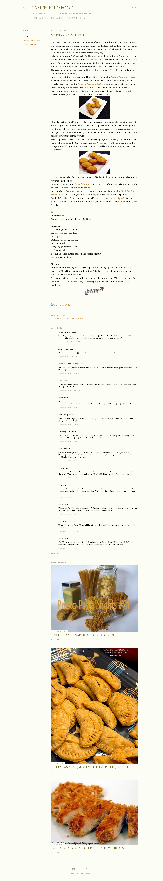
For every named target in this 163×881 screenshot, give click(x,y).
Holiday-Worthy (30, 44)
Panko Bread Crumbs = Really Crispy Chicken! (88, 848)
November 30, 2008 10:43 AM (69, 424)
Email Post (61, 315)
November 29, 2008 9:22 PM (69, 342)
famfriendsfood (53, 8)
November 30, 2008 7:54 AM (69, 390)
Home (35, 18)
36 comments (62, 640)
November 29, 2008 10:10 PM (69, 356)
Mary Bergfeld (64, 415)
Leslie (61, 381)
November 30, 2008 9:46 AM (69, 407)
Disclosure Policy (75, 18)
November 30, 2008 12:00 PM (69, 461)
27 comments (62, 853)
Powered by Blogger (83, 869)
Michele (61, 468)
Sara (60, 485)
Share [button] (25, 30)
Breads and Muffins (31, 40)
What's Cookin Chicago (68, 364)
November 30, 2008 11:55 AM (69, 441)
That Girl (62, 449)
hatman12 (88, 874)
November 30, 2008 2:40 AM (69, 373)
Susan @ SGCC (65, 432)
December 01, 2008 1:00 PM (69, 548)
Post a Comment (58, 554)
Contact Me (57, 18)
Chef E (61, 521)
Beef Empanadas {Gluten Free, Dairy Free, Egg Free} (91, 767)
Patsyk (61, 504)
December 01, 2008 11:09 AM (69, 531)
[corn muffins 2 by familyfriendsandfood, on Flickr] (94, 173)
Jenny (61, 398)
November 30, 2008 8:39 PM (69, 514)
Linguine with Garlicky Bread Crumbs (82, 635)
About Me (44, 18)
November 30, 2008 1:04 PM (69, 478)
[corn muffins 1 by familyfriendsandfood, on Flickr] (94, 118)
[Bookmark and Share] (62, 305)
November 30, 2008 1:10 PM (68, 497)
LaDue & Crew (64, 332)
